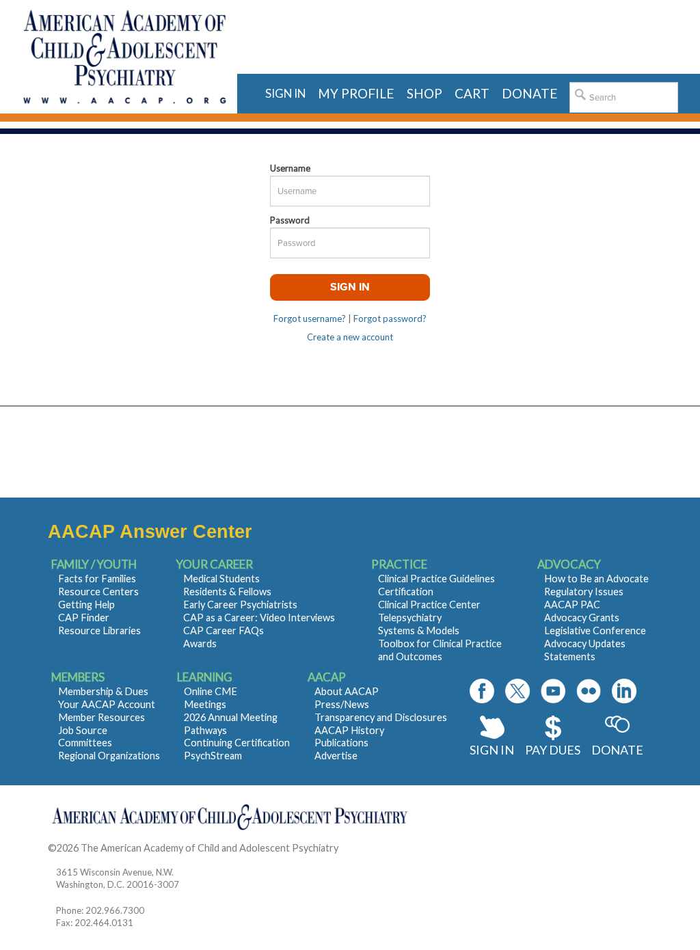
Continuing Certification (237, 742)
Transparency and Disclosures (380, 717)
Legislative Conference (595, 630)
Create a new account (350, 336)
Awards (200, 643)
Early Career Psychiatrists (240, 604)
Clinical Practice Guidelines (436, 578)
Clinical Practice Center (429, 604)
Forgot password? (390, 318)
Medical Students (221, 578)
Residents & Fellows (227, 591)
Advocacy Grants (581, 617)
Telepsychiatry (410, 617)
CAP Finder (83, 617)
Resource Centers (98, 591)
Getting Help (86, 604)
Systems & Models (418, 630)
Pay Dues (552, 749)
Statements (569, 656)
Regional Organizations (109, 755)
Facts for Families (97, 578)
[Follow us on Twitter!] (517, 691)
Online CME (210, 691)
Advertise (336, 755)
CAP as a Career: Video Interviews (259, 617)
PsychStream (213, 755)
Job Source (82, 730)
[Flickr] (588, 691)
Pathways (205, 730)
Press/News (341, 704)
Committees (85, 742)
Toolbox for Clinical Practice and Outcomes (440, 650)
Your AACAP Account (106, 704)
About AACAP (346, 691)
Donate (617, 749)
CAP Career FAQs (223, 630)
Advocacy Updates (584, 643)
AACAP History (349, 730)
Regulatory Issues (583, 591)
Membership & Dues (103, 691)
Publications (341, 742)
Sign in (285, 93)
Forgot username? (309, 318)
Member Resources (101, 717)
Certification (405, 591)
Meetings (205, 704)
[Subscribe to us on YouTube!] (553, 691)
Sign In (492, 749)
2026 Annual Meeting (231, 717)
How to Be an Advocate (596, 578)
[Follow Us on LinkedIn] (624, 691)
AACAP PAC (572, 604)
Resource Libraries (99, 630)
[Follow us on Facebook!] (482, 691)
